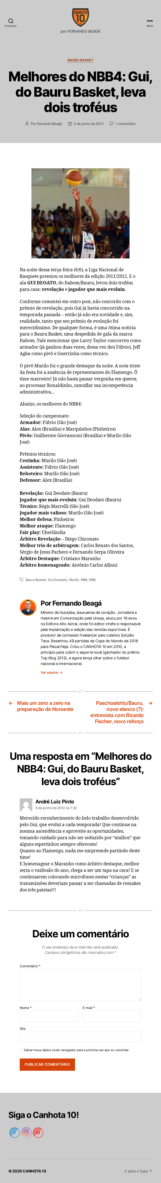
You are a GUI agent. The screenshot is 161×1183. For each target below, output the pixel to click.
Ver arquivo (51, 672)
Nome (25, 1008)
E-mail (89, 1008)
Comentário (30, 966)
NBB (84, 580)
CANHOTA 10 (34, 1171)
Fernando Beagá (49, 124)
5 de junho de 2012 (88, 124)
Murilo (74, 580)
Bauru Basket (80, 60)
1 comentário (126, 124)
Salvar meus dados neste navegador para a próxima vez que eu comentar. (76, 1050)
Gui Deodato (57, 580)
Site (23, 1028)
